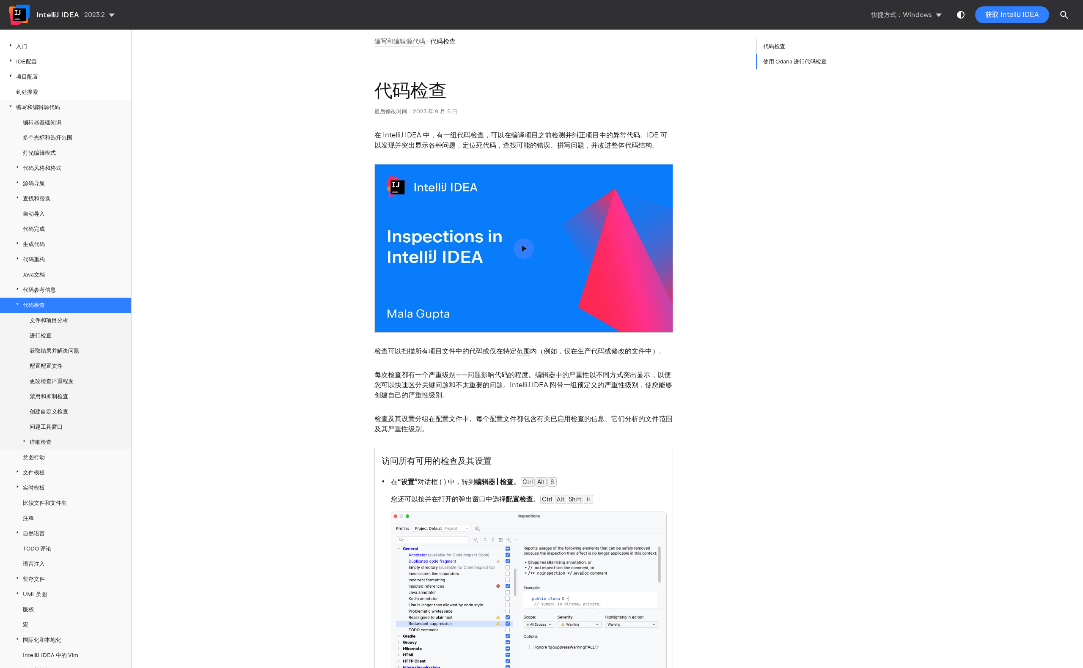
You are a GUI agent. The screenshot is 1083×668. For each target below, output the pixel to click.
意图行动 (34, 457)
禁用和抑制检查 (49, 396)
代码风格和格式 (42, 168)
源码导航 (34, 183)
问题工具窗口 (46, 427)
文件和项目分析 (49, 320)
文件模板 (34, 472)
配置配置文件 (46, 366)
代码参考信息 (39, 290)
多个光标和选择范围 (48, 137)
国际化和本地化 (42, 640)
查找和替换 (36, 198)
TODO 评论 (37, 548)
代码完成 (34, 229)
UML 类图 (35, 594)
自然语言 (34, 533)
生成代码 (34, 244)
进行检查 (41, 335)
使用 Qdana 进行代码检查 (795, 61)
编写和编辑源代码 (38, 107)
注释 (28, 518)
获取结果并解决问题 (55, 351)
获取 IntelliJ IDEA (1012, 15)
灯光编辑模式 (39, 153)
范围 (523, 351)
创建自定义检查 (49, 411)
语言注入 (34, 564)
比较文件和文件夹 (45, 503)
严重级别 (442, 375)
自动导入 (34, 214)
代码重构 (34, 259)
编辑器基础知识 (42, 122)
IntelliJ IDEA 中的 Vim (50, 655)
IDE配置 (26, 61)
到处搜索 (27, 92)
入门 (21, 46)
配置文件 (448, 419)
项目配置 (27, 77)
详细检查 (41, 442)
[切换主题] (960, 14)
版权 (28, 609)
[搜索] (1064, 14)
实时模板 (34, 488)
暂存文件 (34, 579)
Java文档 (34, 274)
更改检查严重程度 (52, 381)
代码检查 (34, 305)
